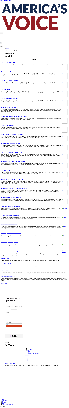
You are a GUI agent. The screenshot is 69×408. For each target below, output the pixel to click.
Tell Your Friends (5, 283)
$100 (28, 359)
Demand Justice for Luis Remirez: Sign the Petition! (12, 179)
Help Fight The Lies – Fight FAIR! (8, 107)
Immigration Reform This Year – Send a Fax (11, 197)
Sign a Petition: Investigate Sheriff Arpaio (10, 251)
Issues (3, 37)
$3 (27, 356)
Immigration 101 (5, 38)
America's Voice (5, 0)
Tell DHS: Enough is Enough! (7, 125)
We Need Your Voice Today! (7, 71)
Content (7, 48)
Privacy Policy (12, 363)
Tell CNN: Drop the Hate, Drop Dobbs (9, 98)
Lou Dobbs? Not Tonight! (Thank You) (9, 80)
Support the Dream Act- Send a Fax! (9, 224)
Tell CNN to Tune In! (5, 89)
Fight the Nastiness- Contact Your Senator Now (11, 152)
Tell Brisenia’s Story (5, 170)
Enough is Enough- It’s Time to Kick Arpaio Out (12, 134)
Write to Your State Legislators (8, 276)
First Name (8, 311)
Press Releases (4, 36)
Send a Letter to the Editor (7, 263)
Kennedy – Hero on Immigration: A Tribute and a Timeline (14, 116)
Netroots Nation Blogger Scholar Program (10, 143)
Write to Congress (5, 270)
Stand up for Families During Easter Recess (10, 206)
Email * (7, 318)
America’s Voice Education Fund (7, 40)
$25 (28, 358)
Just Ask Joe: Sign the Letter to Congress (10, 215)
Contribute (27, 355)
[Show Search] (1, 43)
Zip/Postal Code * (9, 321)
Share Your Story (5, 258)
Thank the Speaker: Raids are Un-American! (11, 233)
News (3, 39)
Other (28, 360)
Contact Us (6, 363)
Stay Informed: (2, 34)
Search (1, 46)
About (28, 348)
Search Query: (2, 44)
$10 (28, 357)
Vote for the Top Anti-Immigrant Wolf (9, 242)
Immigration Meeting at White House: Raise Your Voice (13, 161)
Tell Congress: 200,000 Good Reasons (9, 62)
